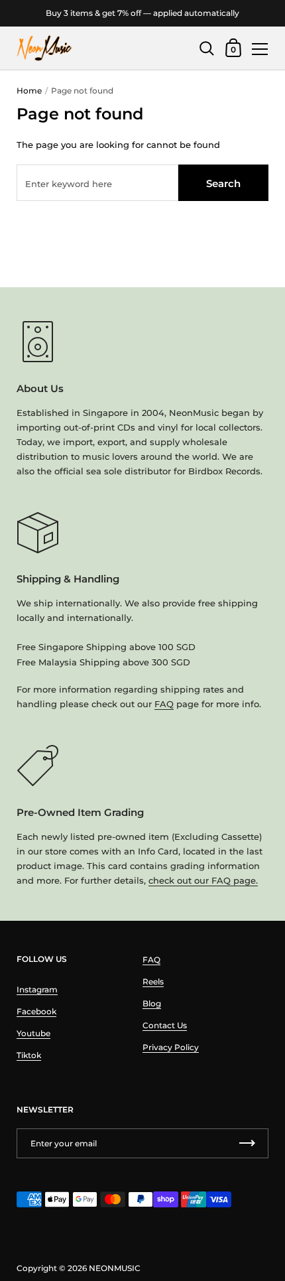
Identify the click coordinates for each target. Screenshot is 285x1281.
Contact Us (164, 1025)
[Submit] (247, 1143)
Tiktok (29, 1055)
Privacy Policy (170, 1047)
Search (223, 183)
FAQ (164, 704)
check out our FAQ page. (203, 880)
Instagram (37, 989)
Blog (151, 1003)
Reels (153, 981)
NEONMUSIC (115, 1268)
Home (29, 91)
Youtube (33, 1033)
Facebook (36, 1011)
